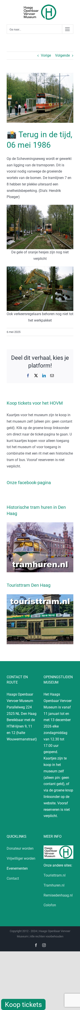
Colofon (50, 905)
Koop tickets (23, 1004)
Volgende (62, 55)
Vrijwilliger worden (21, 858)
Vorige (46, 55)
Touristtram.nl (55, 875)
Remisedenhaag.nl (58, 895)
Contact (13, 878)
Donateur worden (20, 848)
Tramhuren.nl (54, 885)
